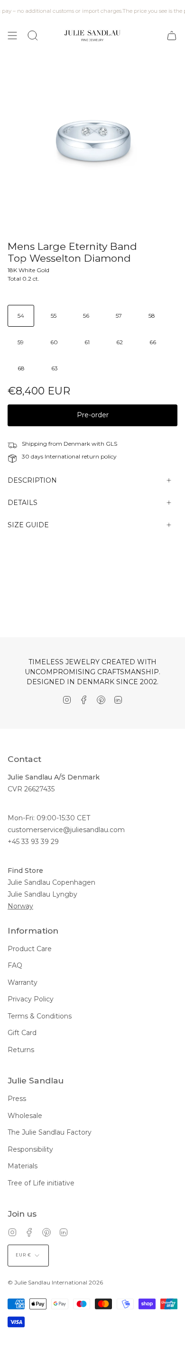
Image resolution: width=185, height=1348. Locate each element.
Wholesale (25, 1115)
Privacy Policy (31, 999)
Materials (22, 1166)
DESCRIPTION (32, 480)
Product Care (30, 949)
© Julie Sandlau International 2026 (55, 1282)
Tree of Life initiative (41, 1183)
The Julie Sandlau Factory (50, 1132)
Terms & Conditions (40, 1016)
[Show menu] (12, 35)
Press (17, 1098)
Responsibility (30, 1149)
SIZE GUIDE (28, 525)
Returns (21, 1049)
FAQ (15, 965)
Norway (20, 906)
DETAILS (22, 502)
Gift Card (22, 1032)
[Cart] (171, 35)
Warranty (22, 982)
